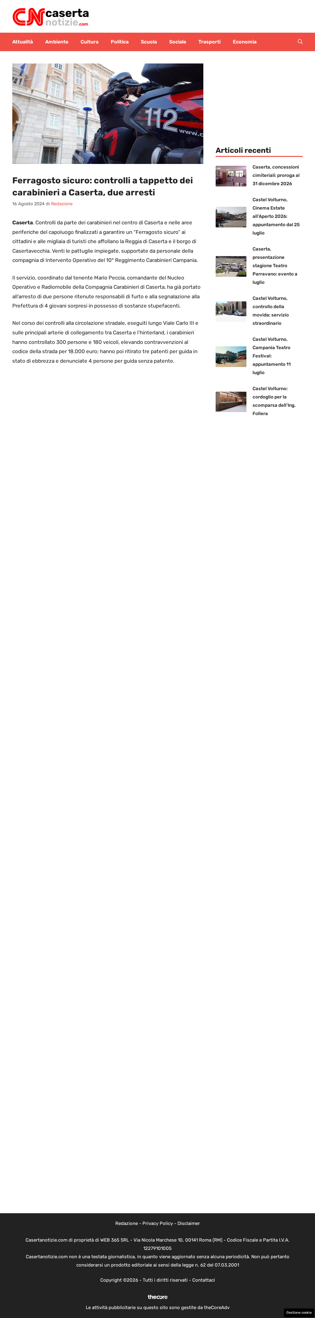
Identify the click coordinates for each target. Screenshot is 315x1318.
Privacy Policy (157, 1223)
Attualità (22, 42)
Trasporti (209, 42)
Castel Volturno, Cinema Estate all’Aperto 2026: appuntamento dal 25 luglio (276, 216)
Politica (120, 42)
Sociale (177, 42)
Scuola (149, 42)
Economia (245, 42)
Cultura (89, 42)
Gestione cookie (299, 1313)
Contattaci (203, 1280)
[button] (300, 42)
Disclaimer (188, 1223)
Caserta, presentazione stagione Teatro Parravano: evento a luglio (275, 265)
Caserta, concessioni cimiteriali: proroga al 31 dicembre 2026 (276, 175)
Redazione (126, 1223)
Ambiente (56, 42)
